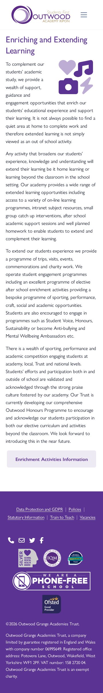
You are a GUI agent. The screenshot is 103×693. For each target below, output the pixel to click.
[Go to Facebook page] (41, 540)
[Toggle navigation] (84, 14)
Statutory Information (26, 517)
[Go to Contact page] (11, 540)
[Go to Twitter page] (32, 540)
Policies (75, 509)
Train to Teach (62, 517)
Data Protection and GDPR (39, 509)
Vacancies (88, 517)
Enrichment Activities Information (51, 459)
